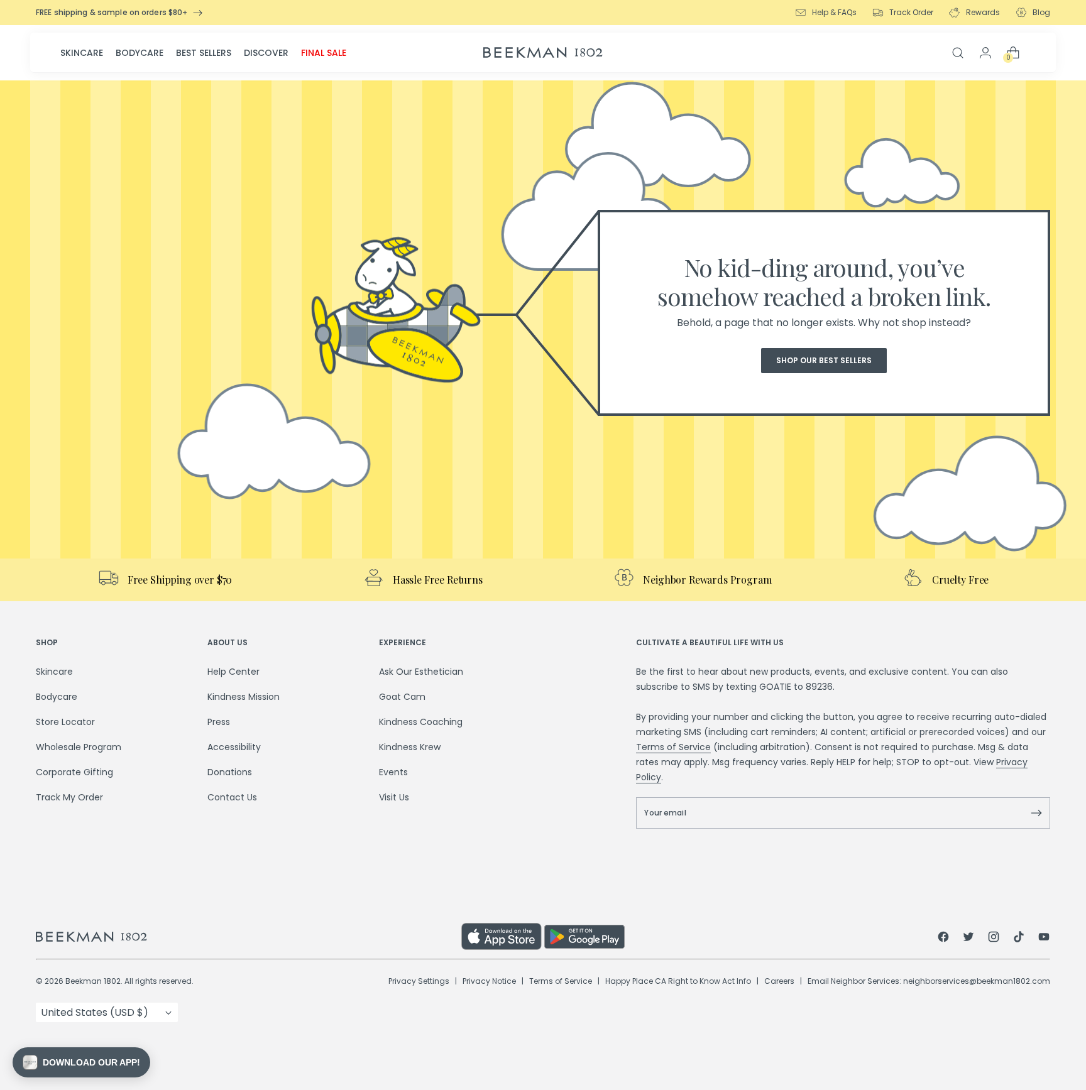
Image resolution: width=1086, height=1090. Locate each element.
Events (393, 772)
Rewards (983, 12)
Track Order (911, 12)
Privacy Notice (489, 981)
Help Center (233, 671)
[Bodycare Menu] (167, 52)
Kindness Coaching (421, 722)
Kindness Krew (410, 747)
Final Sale (323, 52)
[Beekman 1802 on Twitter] (968, 938)
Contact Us (232, 797)
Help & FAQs (834, 12)
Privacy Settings (418, 981)
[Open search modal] (957, 52)
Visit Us (394, 797)
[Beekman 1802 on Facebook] (943, 938)
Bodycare (139, 52)
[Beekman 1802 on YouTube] (1044, 938)
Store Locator (65, 722)
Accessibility (234, 747)
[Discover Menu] (292, 52)
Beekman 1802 (93, 981)
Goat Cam (402, 696)
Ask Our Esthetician (421, 671)
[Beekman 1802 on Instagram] (993, 938)
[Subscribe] (1036, 813)
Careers (779, 981)
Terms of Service (673, 747)
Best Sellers (203, 52)
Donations (229, 772)
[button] (81, 1062)
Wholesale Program (78, 747)
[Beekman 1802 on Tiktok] (1018, 938)
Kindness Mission (243, 696)
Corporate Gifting (74, 772)
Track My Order (69, 797)
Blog (1041, 12)
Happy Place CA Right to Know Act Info (678, 981)
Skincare (81, 52)
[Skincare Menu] (107, 52)
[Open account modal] (985, 52)
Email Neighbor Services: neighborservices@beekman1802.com (929, 981)
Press (218, 722)
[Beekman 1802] (248, 937)
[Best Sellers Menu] (235, 52)
